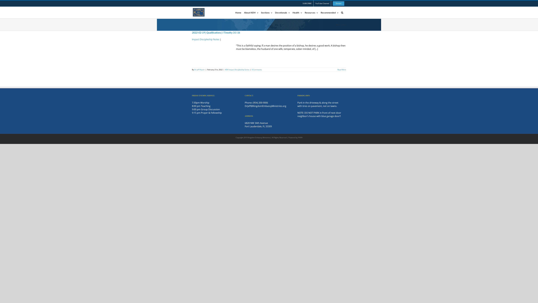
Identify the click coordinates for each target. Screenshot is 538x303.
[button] (342, 13)
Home (338, 25)
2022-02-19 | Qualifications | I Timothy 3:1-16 (216, 32)
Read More (342, 69)
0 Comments (257, 69)
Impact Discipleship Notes (205, 39)
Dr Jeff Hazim (199, 69)
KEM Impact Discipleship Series (237, 69)
